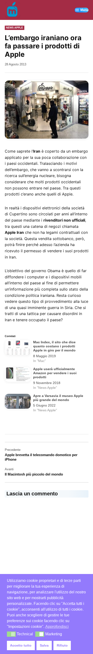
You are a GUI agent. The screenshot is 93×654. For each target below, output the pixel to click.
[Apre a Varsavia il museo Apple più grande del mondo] (18, 402)
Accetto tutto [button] (20, 645)
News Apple (14, 27)
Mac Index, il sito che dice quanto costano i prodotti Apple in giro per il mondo (54, 346)
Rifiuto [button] (62, 645)
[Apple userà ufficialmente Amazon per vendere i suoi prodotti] (18, 375)
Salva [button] (44, 645)
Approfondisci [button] (57, 627)
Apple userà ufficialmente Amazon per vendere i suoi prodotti (55, 373)
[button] (11, 634)
